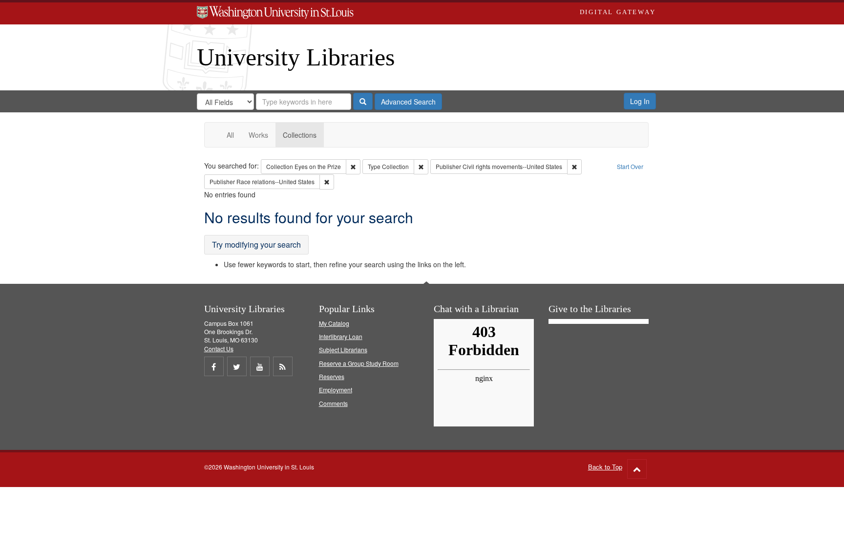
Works (258, 135)
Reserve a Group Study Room (359, 363)
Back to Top (605, 466)
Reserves (331, 376)
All (230, 135)
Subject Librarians (343, 349)
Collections (299, 135)
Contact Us (218, 348)
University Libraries (296, 57)
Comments (333, 403)
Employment (335, 389)
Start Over (630, 166)
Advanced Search (408, 101)
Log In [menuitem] (640, 101)
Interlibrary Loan (340, 336)
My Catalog (334, 323)
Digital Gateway (618, 12)
